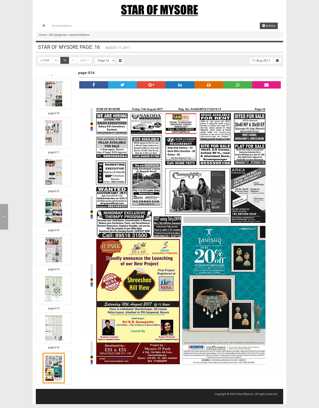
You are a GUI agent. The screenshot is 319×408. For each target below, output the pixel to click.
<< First (44, 60)
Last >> (84, 60)
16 (64, 60)
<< (56, 60)
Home (43, 34)
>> (73, 60)
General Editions (62, 25)
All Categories (58, 34)
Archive (270, 25)
